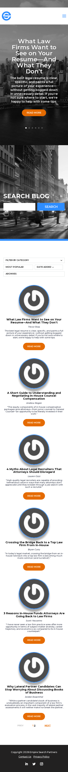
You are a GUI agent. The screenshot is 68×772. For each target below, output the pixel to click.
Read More (34, 112)
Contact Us (25, 756)
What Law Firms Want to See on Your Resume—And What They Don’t (34, 56)
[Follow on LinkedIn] (26, 764)
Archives (11, 274)
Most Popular (15, 267)
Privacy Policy (41, 756)
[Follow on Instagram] (42, 764)
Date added (44, 267)
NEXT (48, 725)
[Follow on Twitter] (34, 764)
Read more (34, 346)
